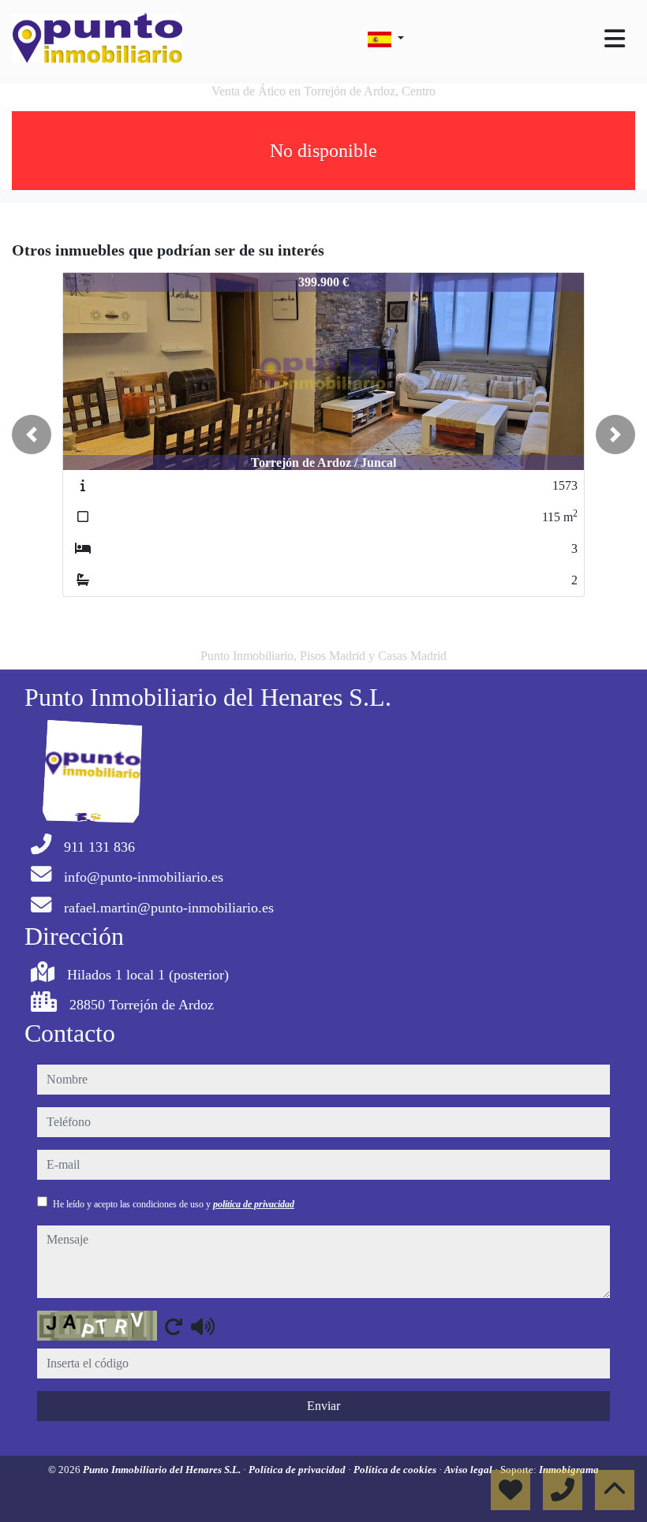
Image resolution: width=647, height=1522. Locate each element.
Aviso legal (469, 1469)
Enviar (323, 1405)
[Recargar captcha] (173, 1326)
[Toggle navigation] (614, 39)
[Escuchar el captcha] (202, 1326)
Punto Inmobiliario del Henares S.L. (163, 1469)
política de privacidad (253, 1204)
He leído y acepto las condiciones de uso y (173, 1204)
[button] (31, 434)
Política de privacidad (298, 1469)
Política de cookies (396, 1469)
